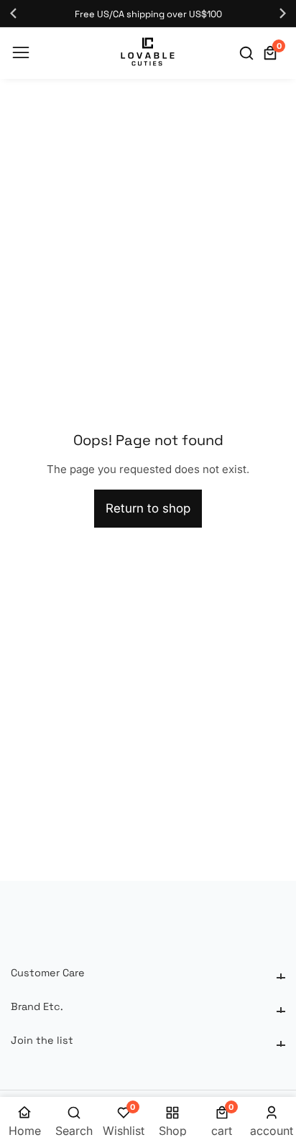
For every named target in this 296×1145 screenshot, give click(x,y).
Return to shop (148, 508)
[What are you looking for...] (249, 53)
